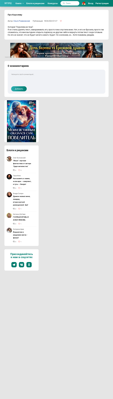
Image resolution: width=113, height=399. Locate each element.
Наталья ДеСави (19, 214)
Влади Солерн (18, 193)
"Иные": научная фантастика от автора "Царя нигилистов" (22, 163)
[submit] (64, 3)
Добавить (19, 89)
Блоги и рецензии (35, 3)
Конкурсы (53, 3)
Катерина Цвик (18, 229)
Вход (90, 3)
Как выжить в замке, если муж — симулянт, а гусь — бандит (22, 181)
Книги (18, 3)
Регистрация (102, 3)
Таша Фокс (17, 176)
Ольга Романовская (21, 21)
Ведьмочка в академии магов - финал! (20, 235)
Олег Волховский (19, 158)
